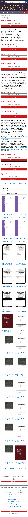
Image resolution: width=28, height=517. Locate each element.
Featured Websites (14, 506)
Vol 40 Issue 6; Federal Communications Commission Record (7, 332)
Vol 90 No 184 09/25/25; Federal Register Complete (7, 354)
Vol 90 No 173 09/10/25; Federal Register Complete (7, 376)
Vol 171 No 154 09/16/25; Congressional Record (20, 354)
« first (5, 183)
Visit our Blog (14, 511)
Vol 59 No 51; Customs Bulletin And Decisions (7, 310)
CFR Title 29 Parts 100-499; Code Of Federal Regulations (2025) (21, 216)
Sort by (9, 191)
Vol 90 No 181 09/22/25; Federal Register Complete (7, 464)
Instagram (14, 513)
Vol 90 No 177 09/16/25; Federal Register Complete (20, 376)
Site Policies (14, 494)
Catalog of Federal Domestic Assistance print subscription (14, 138)
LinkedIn (21, 513)
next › (20, 183)
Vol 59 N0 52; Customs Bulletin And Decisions (21, 310)
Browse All (7, 15)
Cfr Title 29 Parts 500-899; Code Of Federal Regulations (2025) (7, 240)
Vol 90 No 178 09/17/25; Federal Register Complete (7, 398)
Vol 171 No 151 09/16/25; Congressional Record (20, 420)
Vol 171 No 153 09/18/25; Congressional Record (20, 332)
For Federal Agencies (14, 504)
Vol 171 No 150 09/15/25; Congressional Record (20, 398)
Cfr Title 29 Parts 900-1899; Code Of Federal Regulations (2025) (21, 240)
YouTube (16, 513)
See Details (14, 481)
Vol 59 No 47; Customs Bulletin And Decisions (7, 264)
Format (5, 189)
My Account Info (14, 499)
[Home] (14, 9)
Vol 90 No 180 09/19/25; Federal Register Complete (7, 442)
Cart (25, 12)
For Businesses (14, 501)
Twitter (12, 513)
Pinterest (18, 513)
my (6, 12)
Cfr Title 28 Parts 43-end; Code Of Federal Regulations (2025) (7, 216)
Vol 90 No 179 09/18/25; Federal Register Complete (7, 420)
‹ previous (12, 183)
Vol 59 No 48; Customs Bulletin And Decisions (21, 264)
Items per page (11, 193)
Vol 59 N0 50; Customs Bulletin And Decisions (21, 287)
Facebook (9, 513)
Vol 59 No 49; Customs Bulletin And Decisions (7, 287)
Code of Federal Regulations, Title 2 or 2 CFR (14, 127)
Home (2, 15)
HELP (14, 12)
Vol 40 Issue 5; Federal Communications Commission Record (21, 463)
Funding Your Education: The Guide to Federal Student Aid (14, 148)
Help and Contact (14, 497)
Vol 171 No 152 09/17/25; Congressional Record (20, 442)
